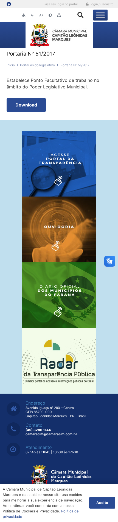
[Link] (59, 35)
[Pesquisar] (80, 15)
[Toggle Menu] (100, 15)
